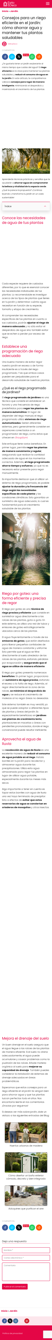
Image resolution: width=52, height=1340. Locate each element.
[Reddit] (39, 57)
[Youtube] (21, 1320)
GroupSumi (21, 437)
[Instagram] (15, 1320)
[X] (19, 57)
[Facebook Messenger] (12, 57)
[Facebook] (5, 57)
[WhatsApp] (32, 57)
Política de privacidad (12, 1333)
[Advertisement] (26, 120)
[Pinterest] (26, 1320)
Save (27, 55)
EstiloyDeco (12, 44)
